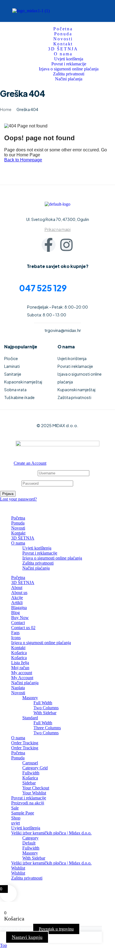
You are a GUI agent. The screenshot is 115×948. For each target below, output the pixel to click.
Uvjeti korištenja (36, 548)
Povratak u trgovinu (56, 929)
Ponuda (18, 523)
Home (5, 109)
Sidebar (29, 782)
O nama (18, 543)
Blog (15, 612)
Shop (15, 818)
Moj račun (20, 667)
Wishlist (18, 868)
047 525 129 (43, 288)
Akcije (17, 597)
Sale (15, 808)
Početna (18, 518)
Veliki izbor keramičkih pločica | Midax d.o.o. (51, 833)
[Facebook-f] (49, 245)
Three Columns (47, 727)
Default (28, 843)
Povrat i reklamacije (39, 553)
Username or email (18, 473)
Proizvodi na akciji (27, 803)
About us (19, 592)
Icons (16, 637)
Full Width (42, 702)
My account (21, 672)
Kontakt (18, 533)
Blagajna (19, 607)
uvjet (15, 823)
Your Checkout (35, 788)
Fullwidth (30, 772)
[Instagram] (66, 245)
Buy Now (20, 617)
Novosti (18, 528)
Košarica (19, 652)
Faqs (15, 632)
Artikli (17, 602)
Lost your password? (18, 499)
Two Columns (46, 707)
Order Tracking (24, 742)
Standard (30, 717)
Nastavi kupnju (27, 937)
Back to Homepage (23, 159)
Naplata (18, 687)
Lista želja (20, 662)
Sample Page (22, 813)
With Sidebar (44, 712)
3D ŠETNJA (22, 538)
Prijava (7, 494)
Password (10, 483)
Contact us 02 (23, 627)
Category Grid (35, 767)
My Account (22, 677)
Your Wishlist (34, 793)
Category (30, 838)
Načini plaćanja (36, 568)
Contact (18, 622)
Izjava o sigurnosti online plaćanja (52, 558)
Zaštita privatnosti (38, 563)
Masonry (30, 697)
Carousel (30, 762)
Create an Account (30, 463)
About (16, 587)
